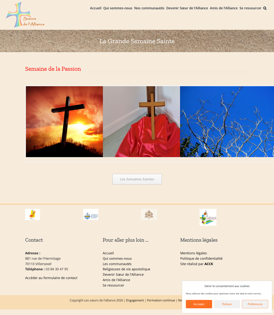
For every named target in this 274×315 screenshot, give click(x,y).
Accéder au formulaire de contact (51, 278)
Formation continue (161, 300)
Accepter (198, 304)
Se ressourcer (113, 285)
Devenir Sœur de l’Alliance (123, 274)
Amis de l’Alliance (116, 280)
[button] (265, 7)
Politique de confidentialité (201, 258)
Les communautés (117, 264)
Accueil (108, 253)
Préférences (255, 304)
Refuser (227, 304)
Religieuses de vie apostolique (126, 269)
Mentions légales (193, 253)
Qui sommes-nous (117, 258)
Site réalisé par (196, 264)
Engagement (135, 300)
